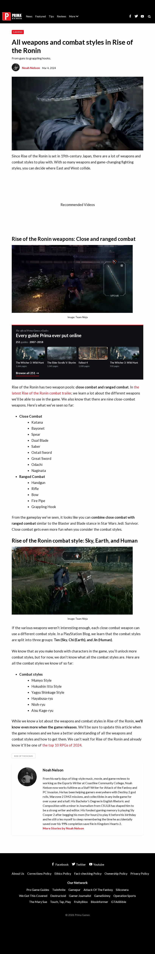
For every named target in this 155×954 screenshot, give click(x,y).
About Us (74, 14)
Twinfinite (58, 889)
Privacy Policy (139, 873)
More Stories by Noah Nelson (63, 828)
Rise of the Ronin (23, 756)
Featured (40, 16)
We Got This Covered (33, 895)
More (76, 18)
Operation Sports (124, 895)
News (29, 16)
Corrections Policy (39, 873)
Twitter (80, 864)
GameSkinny (102, 895)
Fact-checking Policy (88, 873)
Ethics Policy (62, 873)
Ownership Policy (116, 873)
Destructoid (58, 895)
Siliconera (122, 889)
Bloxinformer (99, 901)
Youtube (98, 864)
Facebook (62, 864)
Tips (51, 16)
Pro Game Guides (37, 889)
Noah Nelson (31, 68)
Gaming (17, 32)
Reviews (61, 16)
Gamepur (74, 889)
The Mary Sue (38, 901)
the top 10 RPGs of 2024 (61, 745)
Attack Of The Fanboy (98, 889)
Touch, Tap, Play (60, 901)
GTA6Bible (118, 901)
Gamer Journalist (80, 895)
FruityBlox (81, 901)
